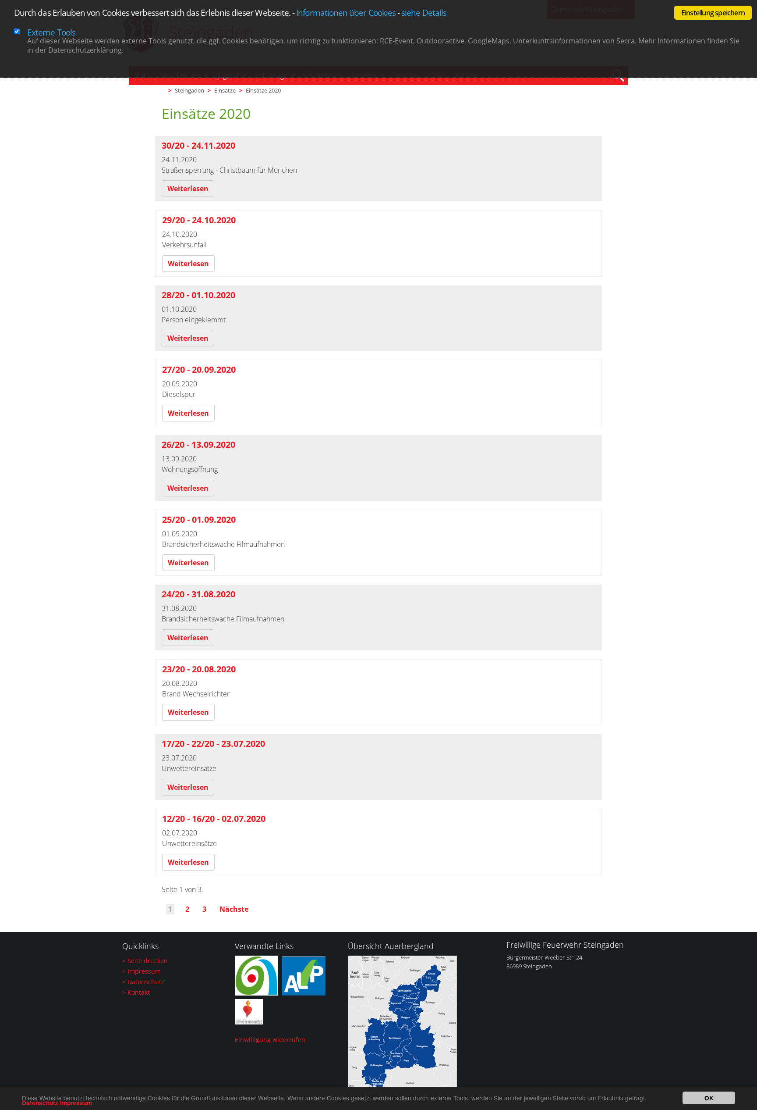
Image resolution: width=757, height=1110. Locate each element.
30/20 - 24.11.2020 (198, 145)
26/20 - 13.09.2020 (198, 444)
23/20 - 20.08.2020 (199, 669)
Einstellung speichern (713, 13)
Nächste (233, 909)
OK (709, 1098)
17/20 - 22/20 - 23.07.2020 (213, 744)
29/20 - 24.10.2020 (199, 220)
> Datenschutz (143, 982)
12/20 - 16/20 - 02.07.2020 (213, 818)
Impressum (76, 1103)
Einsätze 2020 (263, 90)
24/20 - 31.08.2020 (198, 594)
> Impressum (141, 971)
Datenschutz (40, 1103)
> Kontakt (136, 992)
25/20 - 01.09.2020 (199, 519)
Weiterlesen (188, 188)
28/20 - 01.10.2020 (198, 295)
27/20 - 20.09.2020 (199, 369)
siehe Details (423, 12)
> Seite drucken (145, 961)
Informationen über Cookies (346, 12)
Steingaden (189, 90)
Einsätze (225, 90)
